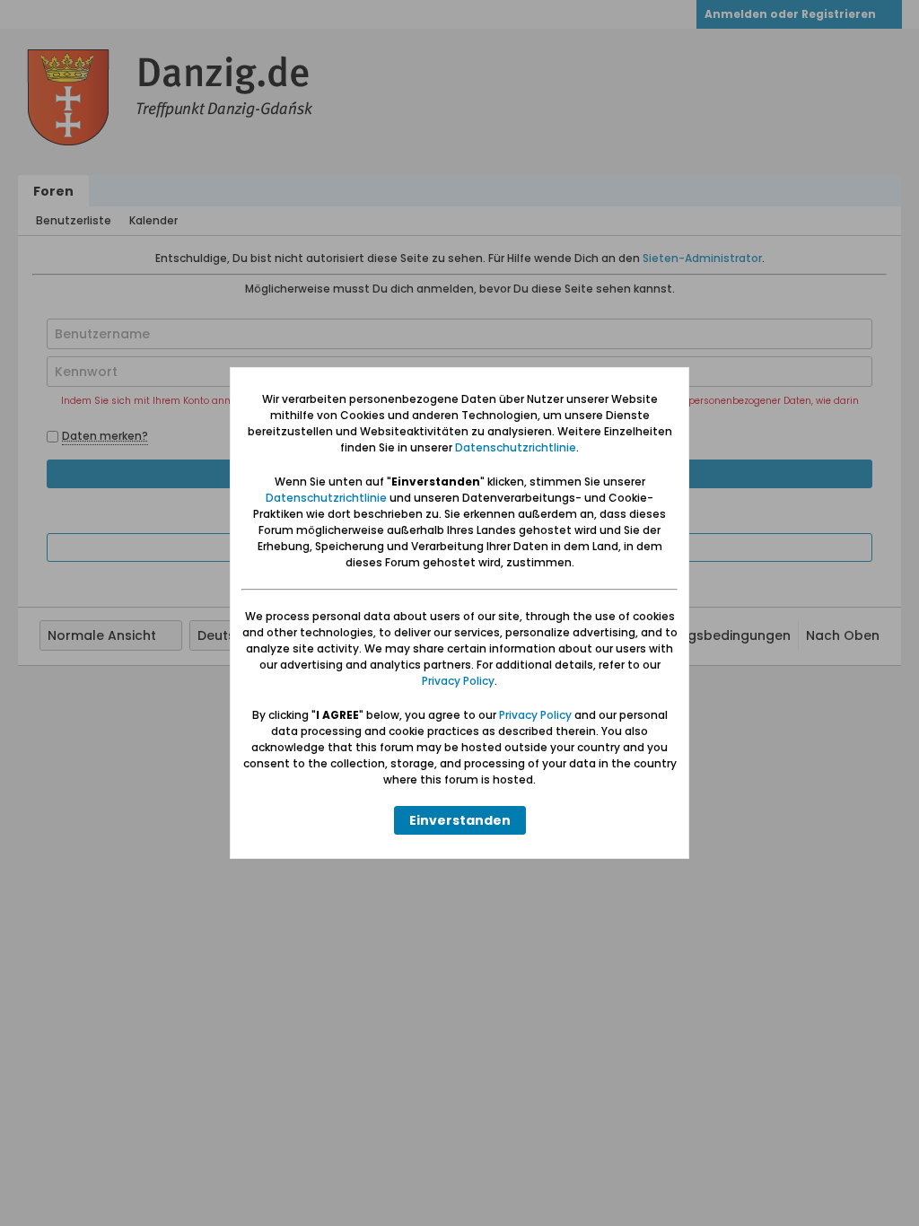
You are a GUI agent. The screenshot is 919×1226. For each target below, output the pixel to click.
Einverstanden (460, 820)
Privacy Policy (458, 680)
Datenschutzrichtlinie (515, 447)
